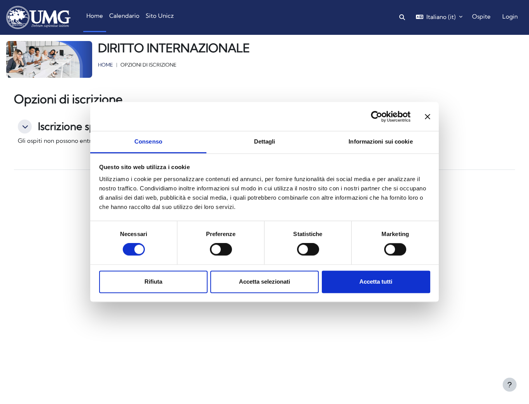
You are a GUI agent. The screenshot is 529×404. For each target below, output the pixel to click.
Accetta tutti (375, 281)
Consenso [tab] (148, 141)
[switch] (221, 249)
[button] (25, 127)
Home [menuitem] (94, 15)
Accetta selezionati (264, 281)
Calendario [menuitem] (124, 15)
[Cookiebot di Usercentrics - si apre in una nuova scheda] (376, 116)
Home (105, 65)
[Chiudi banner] (427, 116)
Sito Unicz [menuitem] (160, 15)
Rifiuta (153, 281)
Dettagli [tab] (264, 141)
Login (510, 16)
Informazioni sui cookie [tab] (380, 141)
